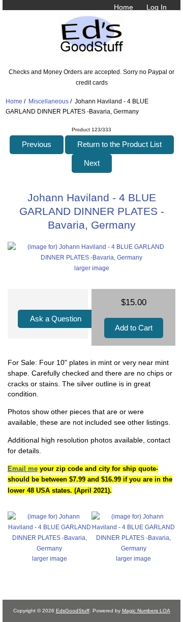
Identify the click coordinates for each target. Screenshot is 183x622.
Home (123, 7)
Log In (156, 7)
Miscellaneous (48, 101)
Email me (23, 468)
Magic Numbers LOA (146, 610)
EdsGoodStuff (72, 610)
